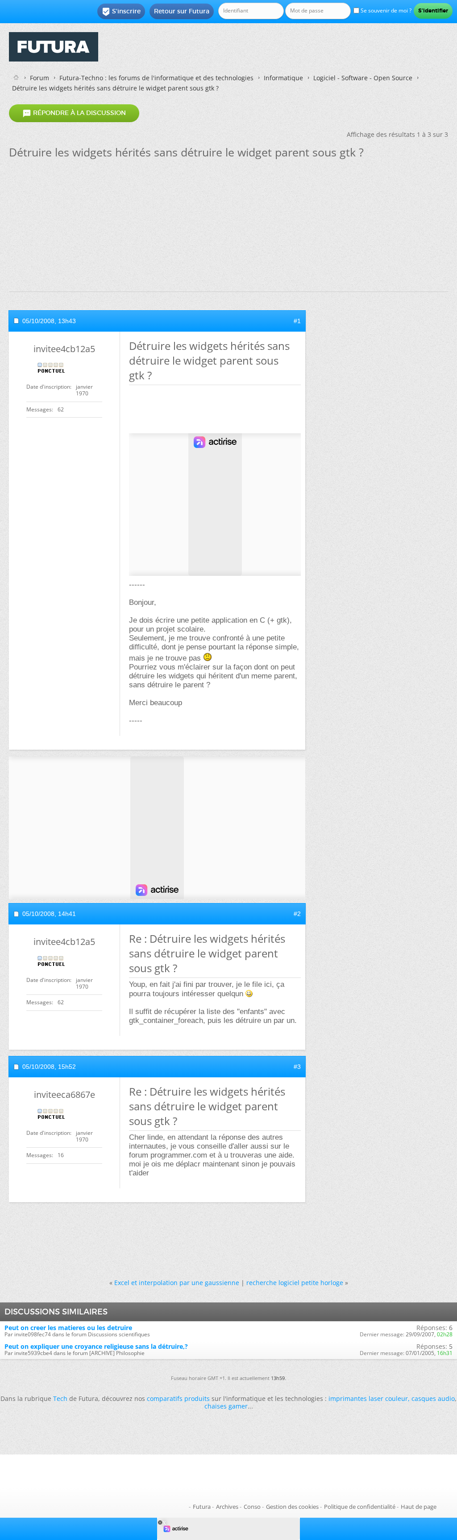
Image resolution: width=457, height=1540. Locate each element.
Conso (252, 1507)
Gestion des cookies (292, 1507)
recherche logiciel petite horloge (294, 1282)
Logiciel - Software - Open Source (362, 78)
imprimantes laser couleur (368, 1398)
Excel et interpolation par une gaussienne (176, 1282)
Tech (60, 1398)
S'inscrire (121, 11)
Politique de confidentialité (359, 1507)
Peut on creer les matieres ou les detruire (68, 1327)
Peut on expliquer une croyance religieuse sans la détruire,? (96, 1346)
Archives (227, 1507)
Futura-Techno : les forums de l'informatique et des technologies (156, 78)
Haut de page (418, 1507)
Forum (39, 78)
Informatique (283, 78)
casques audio (433, 1398)
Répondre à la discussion (74, 113)
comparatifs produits (178, 1398)
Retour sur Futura (181, 11)
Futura (202, 1507)
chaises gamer (226, 1406)
